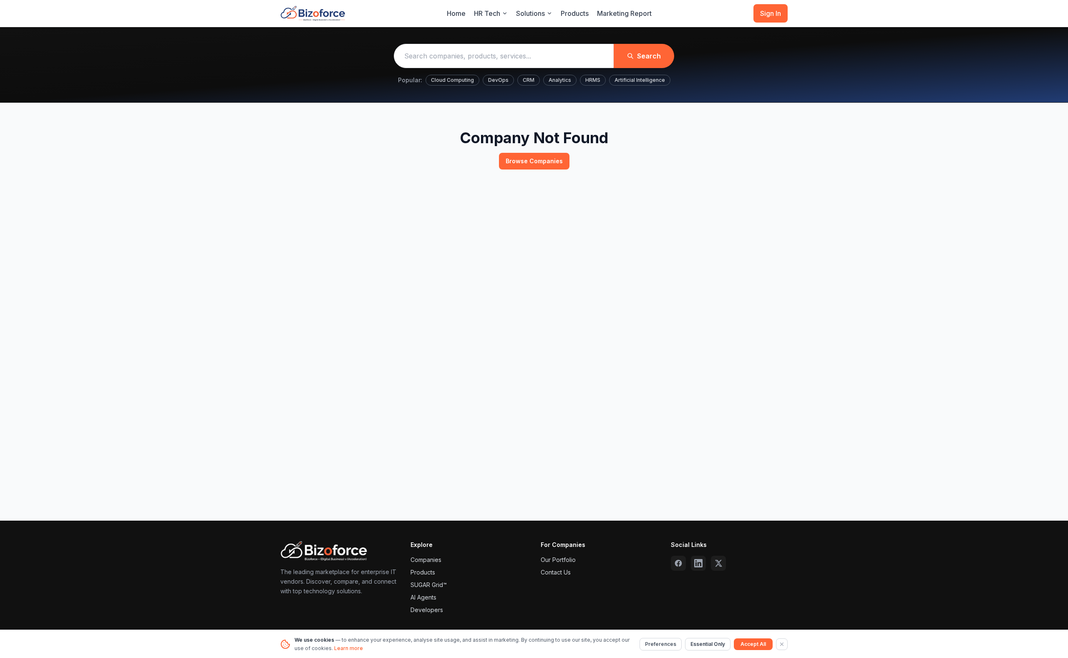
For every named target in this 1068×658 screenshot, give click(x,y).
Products (575, 13)
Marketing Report (624, 13)
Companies (426, 559)
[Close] (782, 644)
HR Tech (487, 13)
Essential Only (707, 644)
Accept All (753, 644)
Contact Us (556, 572)
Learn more (348, 648)
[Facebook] (678, 563)
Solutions (530, 13)
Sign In (770, 13)
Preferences (660, 644)
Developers (427, 609)
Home (456, 13)
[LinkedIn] (698, 563)
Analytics (560, 80)
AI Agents (423, 597)
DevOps (498, 80)
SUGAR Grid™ (429, 584)
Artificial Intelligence (640, 80)
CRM (528, 80)
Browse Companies (534, 160)
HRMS (592, 80)
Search (649, 56)
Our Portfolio (558, 559)
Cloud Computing (452, 80)
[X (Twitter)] (718, 563)
